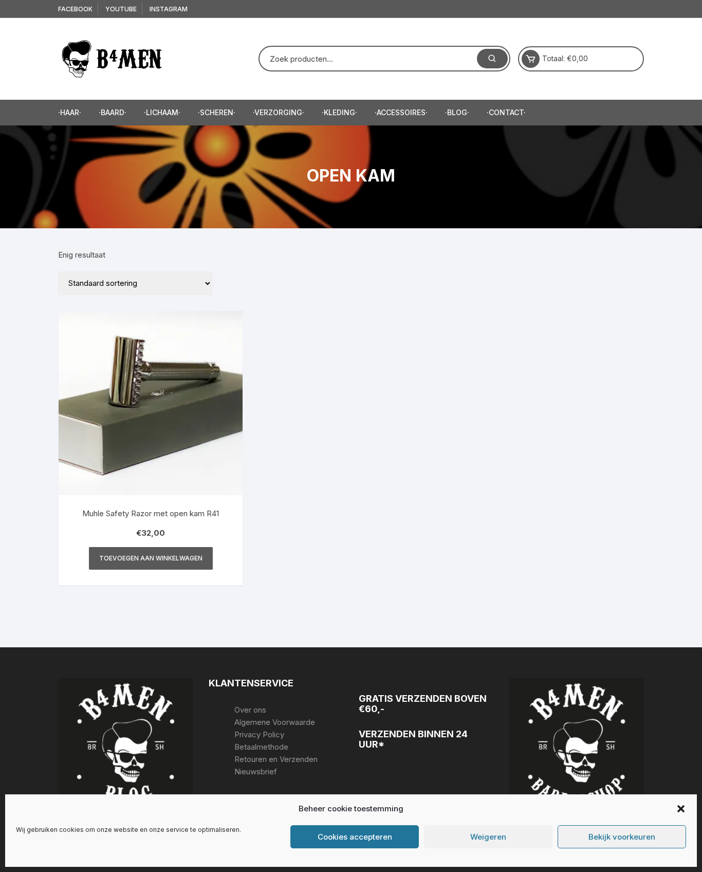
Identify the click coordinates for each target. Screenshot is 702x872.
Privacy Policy (259, 734)
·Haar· (69, 112)
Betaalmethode (261, 747)
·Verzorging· (278, 112)
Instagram (169, 9)
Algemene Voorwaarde (274, 722)
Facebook (75, 9)
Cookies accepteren (355, 837)
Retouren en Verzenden (276, 759)
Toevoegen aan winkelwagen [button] (150, 558)
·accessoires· (401, 112)
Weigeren (488, 837)
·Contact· (506, 112)
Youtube (121, 9)
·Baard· (112, 112)
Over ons (250, 710)
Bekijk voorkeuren (621, 837)
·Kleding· (339, 112)
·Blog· (457, 112)
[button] (681, 809)
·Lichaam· (162, 112)
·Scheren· (216, 112)
